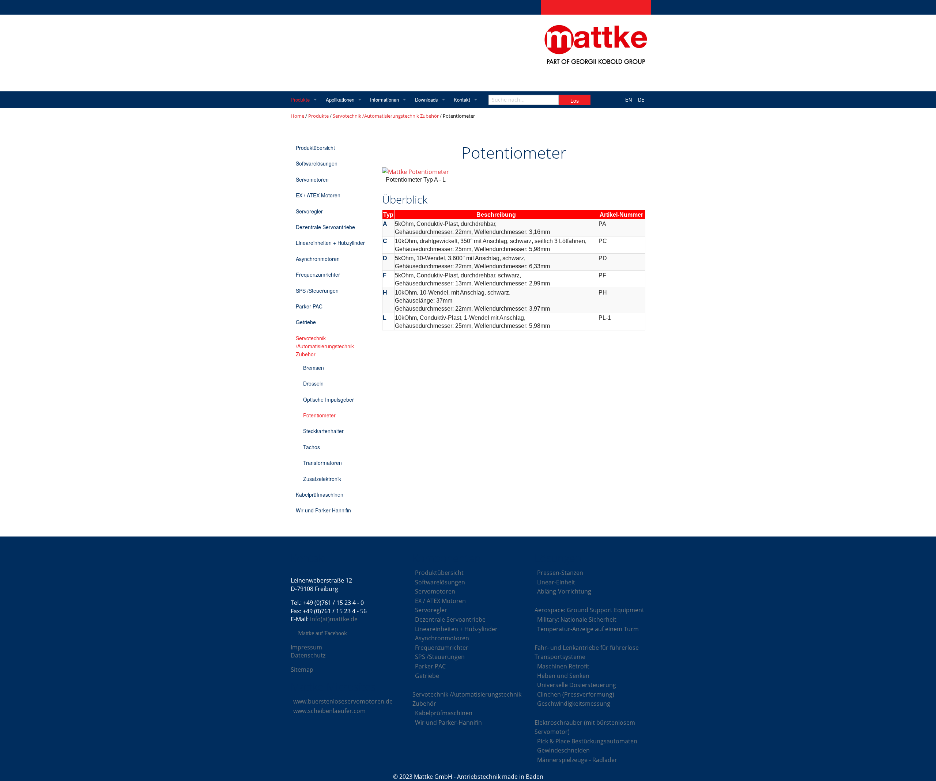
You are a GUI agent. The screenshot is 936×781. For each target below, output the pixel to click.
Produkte (300, 99)
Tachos (311, 447)
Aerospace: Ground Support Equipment (589, 610)
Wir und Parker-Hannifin (323, 510)
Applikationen (340, 99)
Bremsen (313, 367)
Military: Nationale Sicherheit (576, 619)
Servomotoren (312, 179)
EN (628, 99)
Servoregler (309, 211)
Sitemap (302, 670)
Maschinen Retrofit (563, 666)
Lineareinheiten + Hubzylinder (330, 242)
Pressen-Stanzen (560, 573)
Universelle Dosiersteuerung (576, 685)
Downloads (426, 99)
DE (641, 99)
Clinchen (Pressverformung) (575, 694)
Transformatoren (322, 462)
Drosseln (313, 383)
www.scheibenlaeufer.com (329, 711)
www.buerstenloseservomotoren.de (343, 701)
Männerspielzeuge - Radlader (577, 760)
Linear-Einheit (556, 582)
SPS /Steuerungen (317, 290)
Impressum (306, 647)
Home (297, 116)
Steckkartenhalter (323, 431)
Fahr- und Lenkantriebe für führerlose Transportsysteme (587, 652)
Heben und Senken (563, 676)
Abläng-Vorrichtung (564, 591)
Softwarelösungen (316, 163)
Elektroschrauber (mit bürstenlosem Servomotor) (585, 727)
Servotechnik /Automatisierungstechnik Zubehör (386, 116)
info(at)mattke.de (334, 619)
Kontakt (462, 99)
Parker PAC (309, 306)
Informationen (384, 99)
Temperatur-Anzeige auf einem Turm (588, 629)
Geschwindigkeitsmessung (573, 704)
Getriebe (306, 322)
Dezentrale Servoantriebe (325, 227)
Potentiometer (319, 415)
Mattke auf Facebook (322, 633)
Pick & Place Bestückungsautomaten (587, 741)
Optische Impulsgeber (328, 399)
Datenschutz (308, 655)
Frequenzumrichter (318, 274)
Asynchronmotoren (318, 258)
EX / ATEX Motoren (318, 195)
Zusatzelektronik (322, 478)
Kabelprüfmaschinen (319, 494)
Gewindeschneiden (563, 750)
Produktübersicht (315, 147)
